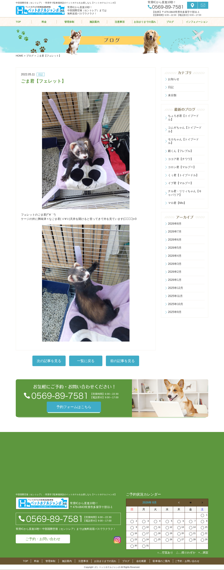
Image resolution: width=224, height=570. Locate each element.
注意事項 (120, 21)
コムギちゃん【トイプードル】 (185, 129)
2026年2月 (174, 271)
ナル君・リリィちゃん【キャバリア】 (185, 193)
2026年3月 (174, 263)
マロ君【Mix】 (177, 202)
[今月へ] (191, 502)
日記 (171, 87)
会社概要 (141, 561)
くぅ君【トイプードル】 (183, 175)
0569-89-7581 (165, 7)
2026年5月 (174, 247)
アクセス (192, 5)
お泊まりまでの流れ (145, 21)
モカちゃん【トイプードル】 (183, 141)
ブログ (170, 21)
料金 (44, 21)
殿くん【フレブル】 (180, 150)
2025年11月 (175, 295)
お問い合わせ (203, 5)
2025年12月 (175, 287)
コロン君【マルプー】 (182, 167)
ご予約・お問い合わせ (42, 539)
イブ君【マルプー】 (180, 183)
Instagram (117, 539)
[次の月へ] (202, 502)
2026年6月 (174, 239)
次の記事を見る (49, 361)
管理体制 (69, 21)
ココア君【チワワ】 (180, 159)
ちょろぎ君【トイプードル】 (183, 117)
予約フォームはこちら (73, 407)
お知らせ (173, 79)
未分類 (172, 95)
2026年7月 (174, 231)
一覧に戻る (85, 361)
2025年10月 (175, 304)
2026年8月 (174, 223)
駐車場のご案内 (161, 561)
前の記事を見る (122, 361)
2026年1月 (174, 279)
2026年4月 (174, 255)
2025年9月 (174, 311)
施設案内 (94, 21)
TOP (18, 21)
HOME (19, 55)
